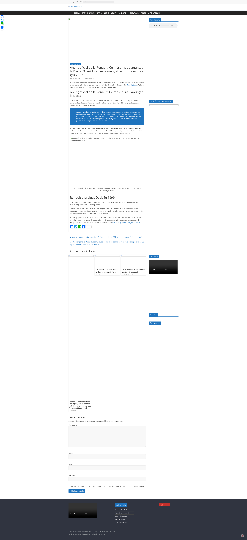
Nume (71, 453)
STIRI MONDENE (103, 13)
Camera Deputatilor (121, 522)
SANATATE (122, 13)
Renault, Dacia (132, 85)
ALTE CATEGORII (154, 13)
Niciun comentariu (88, 78)
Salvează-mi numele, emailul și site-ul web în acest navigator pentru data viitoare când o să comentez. (108, 486)
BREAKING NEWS (88, 13)
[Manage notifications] (242, 535)
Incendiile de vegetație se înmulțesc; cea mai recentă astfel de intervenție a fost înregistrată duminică (80, 405)
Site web (72, 475)
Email (71, 464)
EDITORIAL (76, 13)
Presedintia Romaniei (122, 513)
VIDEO (143, 13)
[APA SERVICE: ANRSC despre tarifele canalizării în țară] (107, 256)
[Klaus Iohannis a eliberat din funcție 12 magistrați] (133, 256)
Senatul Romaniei (120, 519)
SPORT (113, 13)
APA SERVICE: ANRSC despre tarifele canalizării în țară (107, 271)
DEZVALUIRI (134, 13)
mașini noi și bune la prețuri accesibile (126, 222)
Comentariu (73, 425)
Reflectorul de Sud (121, 510)
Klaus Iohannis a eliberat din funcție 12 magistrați (133, 271)
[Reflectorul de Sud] (69, 13)
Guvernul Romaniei (121, 516)
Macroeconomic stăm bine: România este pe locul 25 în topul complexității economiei (105, 237)
